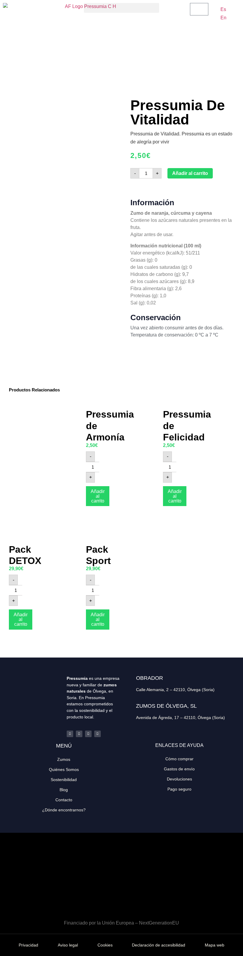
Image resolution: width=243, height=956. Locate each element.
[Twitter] (79, 734)
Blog (64, 789)
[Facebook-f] (70, 734)
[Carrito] (199, 9)
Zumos (63, 759)
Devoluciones (179, 779)
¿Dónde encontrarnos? (64, 810)
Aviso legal (68, 945)
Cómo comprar (179, 758)
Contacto (63, 799)
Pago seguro (179, 789)
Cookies (105, 945)
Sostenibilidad (64, 779)
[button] (121, 8)
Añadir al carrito (190, 173)
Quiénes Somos (64, 769)
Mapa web (214, 945)
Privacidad (28, 945)
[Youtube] (97, 734)
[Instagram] (88, 734)
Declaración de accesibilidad (158, 945)
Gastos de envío (179, 769)
